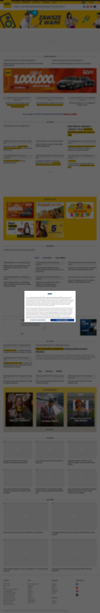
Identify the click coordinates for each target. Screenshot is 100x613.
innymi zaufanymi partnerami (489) (54, 297)
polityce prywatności (53, 312)
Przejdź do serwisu (62, 320)
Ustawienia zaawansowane (37, 320)
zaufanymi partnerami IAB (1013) (37, 297)
